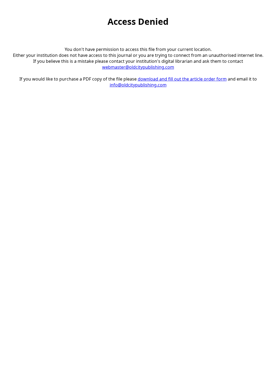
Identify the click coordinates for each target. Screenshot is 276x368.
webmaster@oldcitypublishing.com (138, 67)
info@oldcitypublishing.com (138, 85)
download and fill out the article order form (182, 79)
